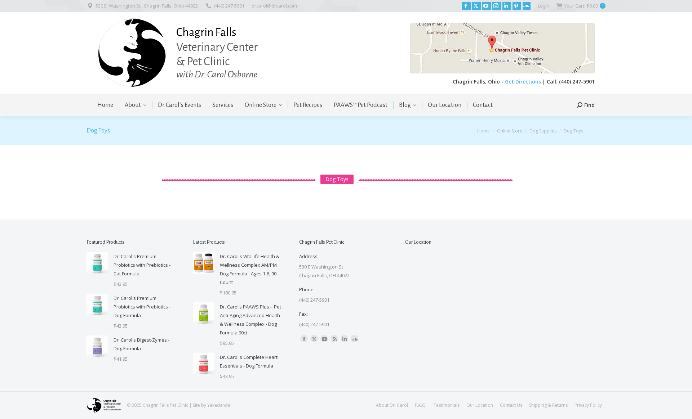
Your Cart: (583, 6)
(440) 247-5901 (229, 6)
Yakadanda (218, 405)
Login (543, 6)
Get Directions (523, 81)
